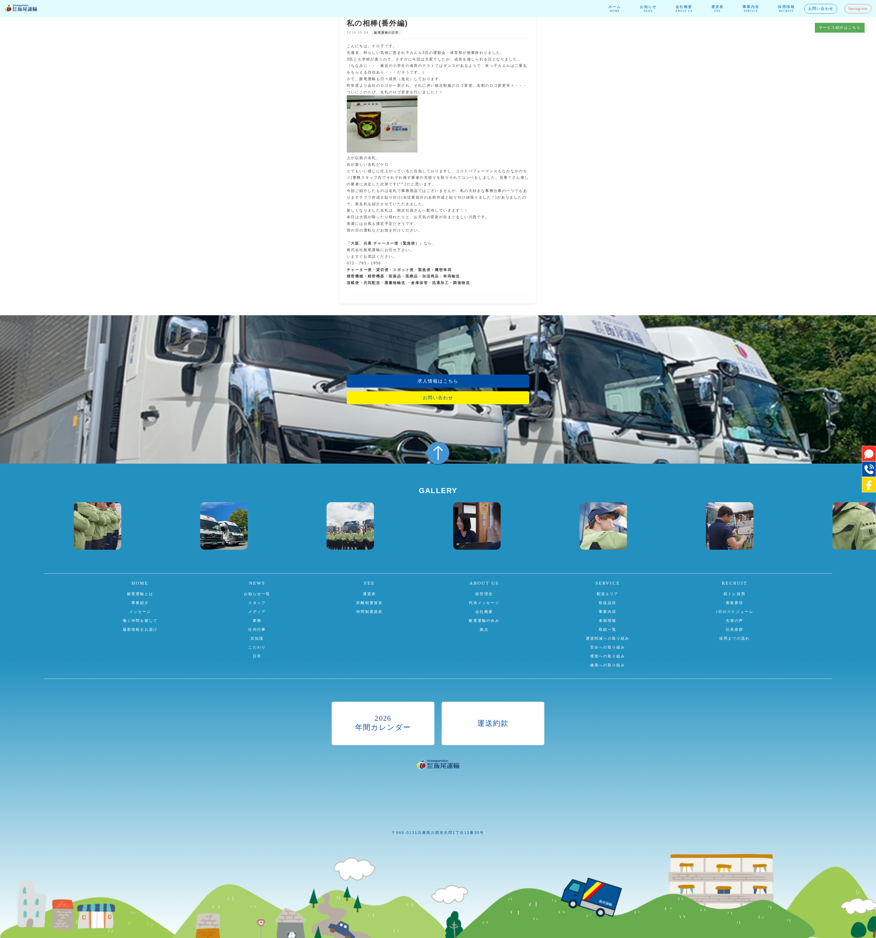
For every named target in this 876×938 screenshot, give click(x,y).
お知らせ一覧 (257, 594)
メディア (257, 612)
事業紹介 (140, 603)
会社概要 (683, 9)
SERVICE (607, 583)
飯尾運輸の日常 (386, 32)
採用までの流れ (734, 638)
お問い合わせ (820, 9)
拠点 (484, 629)
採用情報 (786, 9)
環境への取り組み (607, 656)
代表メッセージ (484, 603)
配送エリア (608, 594)
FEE (369, 583)
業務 (257, 621)
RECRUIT (734, 583)
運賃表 (717, 9)
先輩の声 (734, 621)
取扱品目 (607, 603)
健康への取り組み (607, 665)
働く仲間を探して (140, 621)
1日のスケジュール (734, 612)
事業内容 (751, 9)
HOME (140, 583)
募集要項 (734, 603)
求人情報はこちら (437, 381)
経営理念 (484, 594)
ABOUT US (484, 583)
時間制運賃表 (369, 612)
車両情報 (607, 621)
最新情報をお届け (140, 629)
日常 (257, 656)
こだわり (257, 647)
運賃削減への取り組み (608, 638)
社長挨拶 (734, 629)
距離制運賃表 (369, 603)
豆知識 (257, 638)
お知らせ (648, 9)
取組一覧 (607, 629)
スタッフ (257, 603)
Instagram (858, 9)
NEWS (257, 583)
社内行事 (257, 629)
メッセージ (140, 612)
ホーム (614, 9)
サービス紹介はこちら (840, 27)
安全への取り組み (607, 647)
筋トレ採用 (735, 594)
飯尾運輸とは (140, 594)
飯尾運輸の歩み (484, 621)
